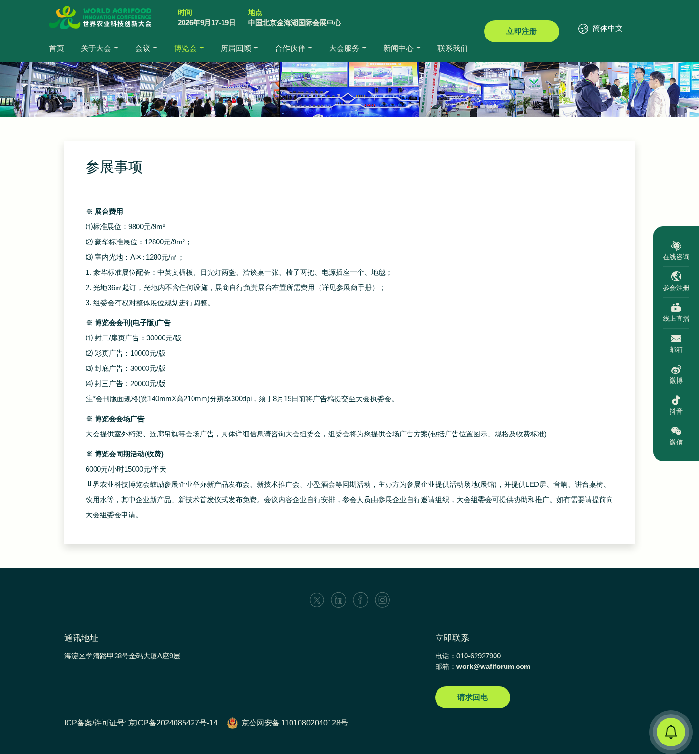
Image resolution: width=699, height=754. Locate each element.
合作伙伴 (290, 48)
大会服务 (344, 48)
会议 (142, 48)
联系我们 (452, 48)
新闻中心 (398, 48)
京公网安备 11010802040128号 (295, 723)
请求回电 (472, 697)
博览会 (185, 48)
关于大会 (96, 48)
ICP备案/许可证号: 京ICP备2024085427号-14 (141, 723)
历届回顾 (236, 48)
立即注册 (521, 31)
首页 (56, 48)
